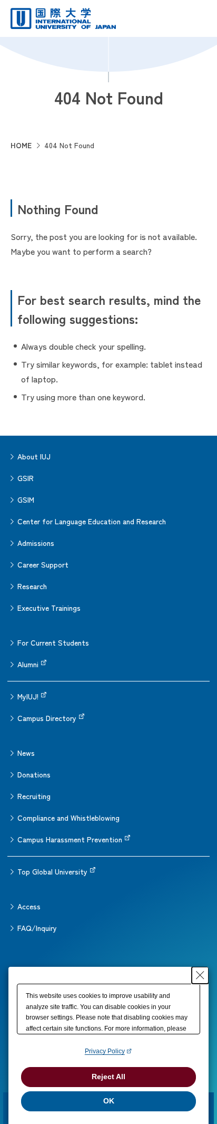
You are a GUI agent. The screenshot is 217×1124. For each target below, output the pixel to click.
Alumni (27, 664)
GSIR (25, 478)
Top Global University (52, 871)
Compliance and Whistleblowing (68, 817)
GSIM (25, 499)
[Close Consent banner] (200, 975)
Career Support (42, 564)
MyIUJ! (27, 696)
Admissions (35, 542)
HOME (21, 145)
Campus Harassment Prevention (69, 839)
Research (32, 586)
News (26, 752)
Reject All (108, 1076)
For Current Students (53, 642)
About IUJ (34, 456)
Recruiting (34, 796)
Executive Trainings (49, 607)
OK (108, 1101)
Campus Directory (46, 718)
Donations (34, 774)
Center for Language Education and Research (91, 521)
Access (29, 906)
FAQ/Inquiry (37, 928)
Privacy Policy (105, 1051)
